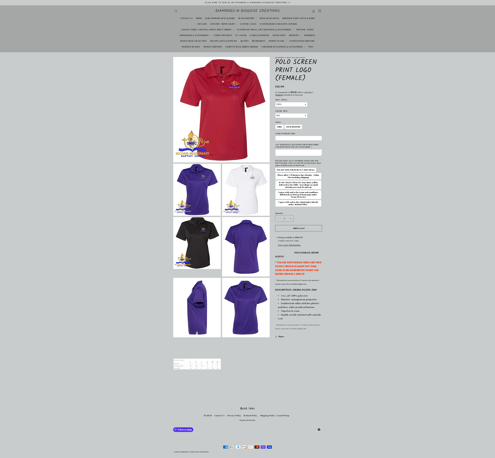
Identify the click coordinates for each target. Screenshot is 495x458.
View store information (289, 245)
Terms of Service (247, 420)
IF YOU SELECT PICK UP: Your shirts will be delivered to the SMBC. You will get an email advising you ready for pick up (298, 184)
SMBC (279, 127)
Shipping (279, 95)
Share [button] (281, 336)
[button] (176, 11)
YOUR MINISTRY (293, 127)
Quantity (279, 213)
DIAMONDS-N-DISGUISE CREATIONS (194, 452)
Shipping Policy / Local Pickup (274, 415)
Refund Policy (250, 415)
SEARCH (208, 415)
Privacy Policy (234, 415)
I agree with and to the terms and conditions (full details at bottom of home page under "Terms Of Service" (298, 194)
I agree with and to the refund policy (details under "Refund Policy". (298, 203)
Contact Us (219, 415)
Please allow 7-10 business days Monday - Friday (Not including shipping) (298, 176)
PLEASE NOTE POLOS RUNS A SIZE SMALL (296, 170)
